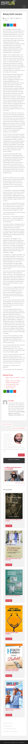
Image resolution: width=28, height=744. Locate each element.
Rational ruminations (8, 723)
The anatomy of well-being (9, 728)
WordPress (22, 742)
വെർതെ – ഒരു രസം (8, 726)
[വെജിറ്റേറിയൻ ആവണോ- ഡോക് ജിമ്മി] (14, 475)
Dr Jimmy (14, 18)
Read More (21, 455)
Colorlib (13, 742)
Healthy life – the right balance (10, 731)
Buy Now (8, 525)
